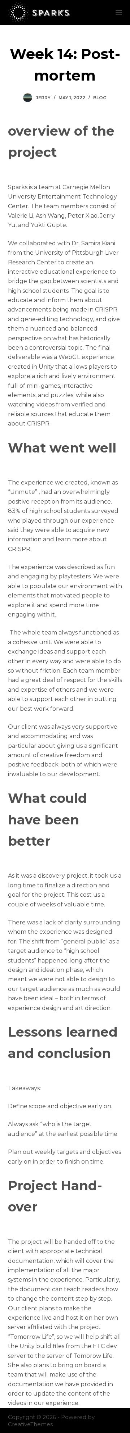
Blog (100, 97)
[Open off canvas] (119, 12)
